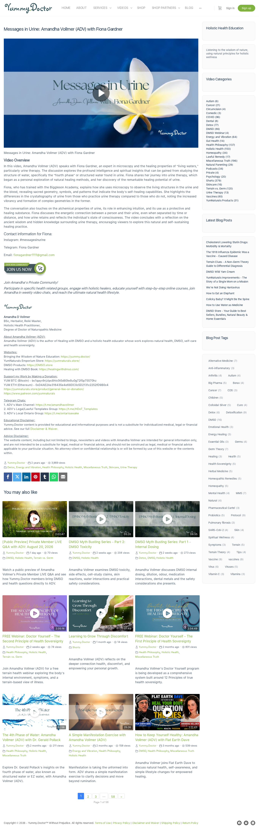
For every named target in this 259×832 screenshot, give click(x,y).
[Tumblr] (45, 477)
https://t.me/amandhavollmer (55, 405)
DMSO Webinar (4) (217, 132)
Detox (11, 467)
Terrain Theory (219, 552)
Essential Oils (218, 441)
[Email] (63, 477)
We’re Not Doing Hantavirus (223, 287)
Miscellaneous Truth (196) (221, 160)
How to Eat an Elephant (220, 293)
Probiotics (216, 515)
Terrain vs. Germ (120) (219, 188)
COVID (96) (213, 117)
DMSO (9, 557)
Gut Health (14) (215, 140)
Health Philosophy (53, 467)
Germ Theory (218, 449)
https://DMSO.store (40, 365)
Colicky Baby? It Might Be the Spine (227, 299)
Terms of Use (103, 822)
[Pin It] (35, 477)
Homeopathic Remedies (224, 478)
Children (215, 397)
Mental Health (219, 493)
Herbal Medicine (220, 471)
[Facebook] (8, 477)
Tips (241, 552)
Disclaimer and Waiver (145, 822)
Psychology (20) (216, 176)
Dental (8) (212, 121)
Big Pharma (217, 382)
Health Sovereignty (222, 463)
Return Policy (190, 822)
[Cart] (219, 8)
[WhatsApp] (54, 477)
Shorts (76, 647)
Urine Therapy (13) (217, 192)
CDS (232, 390)
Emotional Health (220, 426)
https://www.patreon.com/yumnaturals (29, 393)
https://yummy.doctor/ (75, 356)
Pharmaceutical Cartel (223, 507)
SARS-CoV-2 (218, 530)
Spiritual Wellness (221, 537)
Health (234, 456)
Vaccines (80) (214, 196)
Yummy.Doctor (16, 462)
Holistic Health (73, 467)
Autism (234, 375)
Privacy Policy (121, 822)
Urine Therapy (128, 467)
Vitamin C (216, 574)
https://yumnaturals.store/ (62, 360)
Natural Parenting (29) (219, 164)
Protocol (238, 515)
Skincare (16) (214, 184)
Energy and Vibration (28, 467)
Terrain (238, 544)
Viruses (231, 566)
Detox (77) (212, 125)
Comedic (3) (213, 113)
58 (113, 797)
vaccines (235, 559)
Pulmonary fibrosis (221, 522)
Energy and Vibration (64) (221, 136)
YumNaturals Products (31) (222, 200)
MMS (241, 493)
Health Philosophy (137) (220, 144)
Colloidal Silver (219, 405)
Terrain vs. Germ (43, 557)
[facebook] (239, 823)
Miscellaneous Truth (96, 467)
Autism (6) (212, 101)
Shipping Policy (170, 822)
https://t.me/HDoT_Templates (78, 409)
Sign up (246, 8)
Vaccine (215, 559)
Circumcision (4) (216, 109)
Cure (242, 405)
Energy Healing (219, 434)
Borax (238, 382)
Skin (239, 530)
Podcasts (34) (214, 168)
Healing (215, 456)
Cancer (214, 390)
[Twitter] (17, 477)
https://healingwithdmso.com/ (59, 369)
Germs (241, 441)
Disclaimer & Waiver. (44, 429)
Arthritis (215, 375)
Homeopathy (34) (217, 152)
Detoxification (236, 412)
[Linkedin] (26, 477)
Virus (213, 566)
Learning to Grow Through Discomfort (98, 636)
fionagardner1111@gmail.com (34, 255)
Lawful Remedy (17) (218, 156)
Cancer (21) (213, 105)
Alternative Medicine (222, 360)
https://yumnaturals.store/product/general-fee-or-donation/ (44, 389)
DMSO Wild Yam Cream (220, 271)
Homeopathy (218, 485)
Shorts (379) (213, 180)
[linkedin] (253, 823)
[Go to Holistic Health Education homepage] (28, 7)
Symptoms (217, 544)
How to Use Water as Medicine (224, 305)
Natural (215, 500)
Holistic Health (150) (218, 148)
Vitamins (237, 574)
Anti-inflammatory (221, 368)
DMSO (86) (213, 128)
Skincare (114, 467)
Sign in (230, 8)
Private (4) (212, 172)
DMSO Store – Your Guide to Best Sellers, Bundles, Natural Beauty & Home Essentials (227, 314)
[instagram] (246, 823)
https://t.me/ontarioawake (62, 413)
